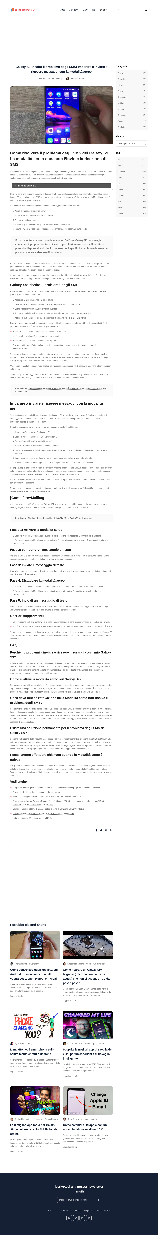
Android (132, 109)
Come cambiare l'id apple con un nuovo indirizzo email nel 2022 (85, 1127)
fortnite (132, 189)
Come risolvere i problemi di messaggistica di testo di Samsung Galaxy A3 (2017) (48, 809)
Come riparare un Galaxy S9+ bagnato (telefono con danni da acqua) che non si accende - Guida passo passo (86, 976)
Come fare (45, 79)
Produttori (132, 127)
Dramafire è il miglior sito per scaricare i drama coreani (36, 792)
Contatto (65, 1210)
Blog (30, 1044)
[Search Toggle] (146, 10)
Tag (93, 10)
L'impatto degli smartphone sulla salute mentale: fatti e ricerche (32, 1052)
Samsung (132, 115)
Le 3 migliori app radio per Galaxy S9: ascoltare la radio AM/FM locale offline (33, 1129)
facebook (132, 195)
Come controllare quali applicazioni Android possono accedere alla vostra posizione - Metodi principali (34, 974)
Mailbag (58, 79)
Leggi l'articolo (16, 996)
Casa (62, 10)
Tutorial (132, 121)
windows (132, 171)
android (132, 165)
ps (132, 159)
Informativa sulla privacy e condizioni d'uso (91, 1210)
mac (132, 201)
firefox (132, 214)
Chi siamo (52, 1210)
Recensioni (85, 1044)
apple (132, 207)
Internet (132, 85)
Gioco (132, 73)
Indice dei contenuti (26, 186)
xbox (132, 177)
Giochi (132, 91)
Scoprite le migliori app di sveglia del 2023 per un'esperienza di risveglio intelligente (87, 1054)
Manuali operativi (90, 1119)
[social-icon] (69, 1218)
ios (132, 184)
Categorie (74, 10)
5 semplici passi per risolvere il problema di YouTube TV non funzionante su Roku (48, 797)
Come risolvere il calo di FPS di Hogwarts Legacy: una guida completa (43, 813)
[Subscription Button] (98, 1200)
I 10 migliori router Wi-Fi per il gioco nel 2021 (32, 818)
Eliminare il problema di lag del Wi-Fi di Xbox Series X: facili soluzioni (60, 518)
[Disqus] (61, 878)
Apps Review (98, 1044)
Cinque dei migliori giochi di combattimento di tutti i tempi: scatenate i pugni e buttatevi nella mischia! (56, 788)
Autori (85, 10)
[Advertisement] (79, 34)
